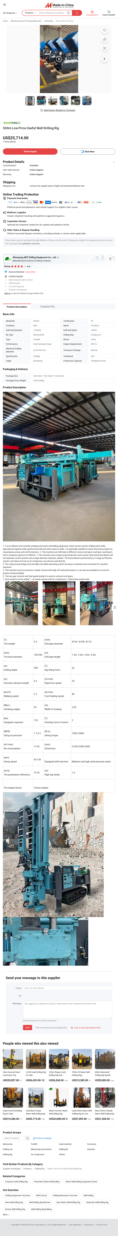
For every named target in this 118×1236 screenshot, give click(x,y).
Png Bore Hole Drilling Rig (16, 1181)
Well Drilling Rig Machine (40, 1202)
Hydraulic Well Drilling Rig (97, 1202)
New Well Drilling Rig (14, 1202)
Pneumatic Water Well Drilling (47, 1181)
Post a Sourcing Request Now (86, 1027)
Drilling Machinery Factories (65, 1195)
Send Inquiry (30, 151)
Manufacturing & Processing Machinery (26, 21)
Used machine (65, 1144)
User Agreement (75, 1224)
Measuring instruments (41, 1149)
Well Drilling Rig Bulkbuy (41, 1209)
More (5, 1214)
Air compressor (37, 1154)
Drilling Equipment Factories (17, 1195)
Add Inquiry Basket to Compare (59, 110)
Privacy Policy (101, 1224)
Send (27, 1027)
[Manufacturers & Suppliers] (59, 5)
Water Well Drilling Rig (64, 21)
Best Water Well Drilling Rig (68, 1202)
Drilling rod (7, 1149)
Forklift (34, 1144)
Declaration (88, 1224)
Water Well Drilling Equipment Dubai (81, 1181)
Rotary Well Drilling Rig (15, 1209)
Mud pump (8, 1144)
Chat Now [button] (90, 151)
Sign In (7, 293)
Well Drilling (88, 1195)
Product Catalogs (43, 1138)
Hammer (91, 1149)
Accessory (91, 1144)
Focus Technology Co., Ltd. (40, 1224)
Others (62, 1154)
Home (5, 21)
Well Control (41, 1195)
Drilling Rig (48, 21)
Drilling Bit (63, 1149)
